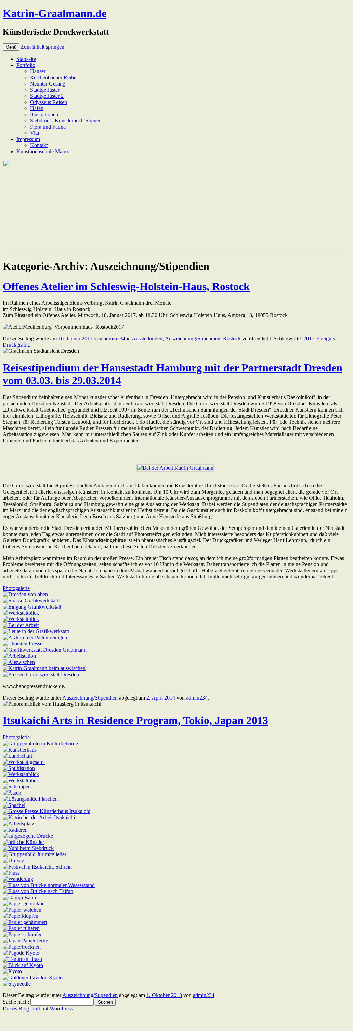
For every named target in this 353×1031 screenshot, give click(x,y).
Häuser (37, 71)
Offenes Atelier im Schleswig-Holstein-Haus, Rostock (126, 286)
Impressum (28, 139)
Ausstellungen (147, 338)
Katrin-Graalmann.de (54, 13)
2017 (308, 338)
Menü (10, 47)
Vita (34, 133)
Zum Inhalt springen (42, 47)
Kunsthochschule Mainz (42, 151)
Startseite (26, 59)
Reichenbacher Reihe (53, 77)
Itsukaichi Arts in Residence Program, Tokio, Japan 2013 (135, 720)
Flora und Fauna (48, 127)
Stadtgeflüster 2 (47, 96)
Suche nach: (16, 1002)
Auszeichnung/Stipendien (192, 338)
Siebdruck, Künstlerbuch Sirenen (66, 120)
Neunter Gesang (47, 84)
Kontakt (39, 145)
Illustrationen (44, 114)
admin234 (114, 338)
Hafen (36, 108)
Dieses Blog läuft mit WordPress (38, 1009)
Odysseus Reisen (48, 102)
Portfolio (25, 65)
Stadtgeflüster (45, 90)
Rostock (232, 338)
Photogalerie (16, 588)
